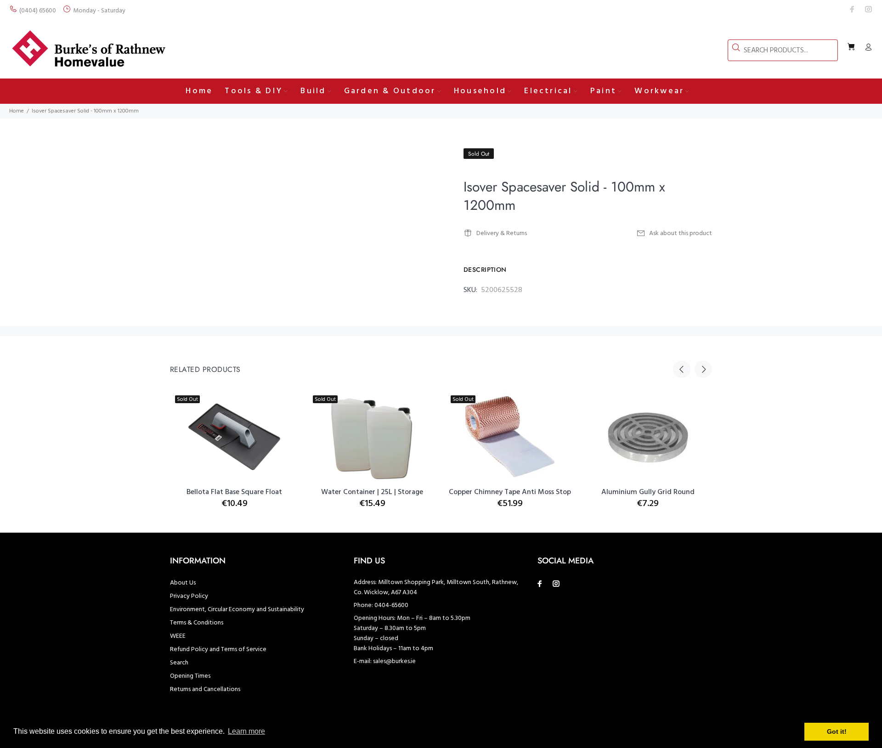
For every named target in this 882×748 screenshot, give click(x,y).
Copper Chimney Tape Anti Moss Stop (510, 492)
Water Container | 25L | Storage (372, 492)
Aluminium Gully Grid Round (648, 492)
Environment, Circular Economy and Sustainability (237, 609)
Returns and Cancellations (205, 689)
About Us (183, 583)
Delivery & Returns (501, 233)
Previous (681, 369)
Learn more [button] (246, 731)
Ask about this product (680, 233)
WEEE (178, 636)
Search (179, 663)
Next (703, 369)
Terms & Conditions (196, 623)
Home (16, 111)
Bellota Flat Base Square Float (234, 492)
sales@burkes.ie (394, 661)
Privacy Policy (189, 596)
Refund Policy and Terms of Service (218, 649)
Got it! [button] (837, 731)
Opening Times (190, 676)
